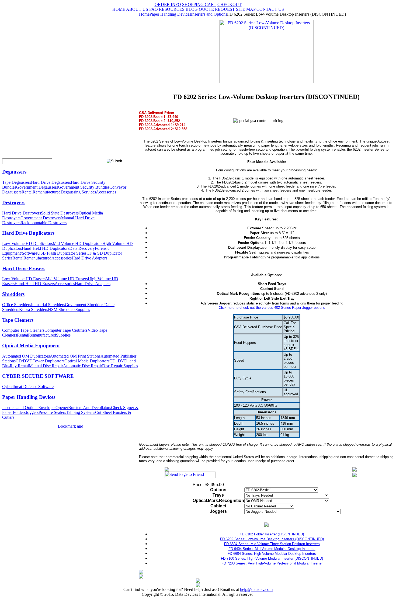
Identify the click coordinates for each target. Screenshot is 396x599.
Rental (27, 192)
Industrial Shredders (48, 304)
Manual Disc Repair (46, 365)
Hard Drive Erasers (23, 268)
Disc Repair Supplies (120, 365)
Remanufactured (47, 192)
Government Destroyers (40, 218)
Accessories (106, 192)
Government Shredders (84, 304)
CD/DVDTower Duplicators (40, 361)
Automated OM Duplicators (26, 356)
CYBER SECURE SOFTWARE (38, 376)
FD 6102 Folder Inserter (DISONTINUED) (272, 534)
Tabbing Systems (80, 412)
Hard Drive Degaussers (51, 182)
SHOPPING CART (199, 4)
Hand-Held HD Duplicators (45, 248)
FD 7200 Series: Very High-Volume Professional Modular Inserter (271, 563)
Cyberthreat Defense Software (28, 386)
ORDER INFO (168, 4)
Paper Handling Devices (28, 397)
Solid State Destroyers (60, 213)
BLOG (192, 9)
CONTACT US (270, 9)
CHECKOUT (229, 4)
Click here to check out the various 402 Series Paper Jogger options (272, 308)
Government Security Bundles (83, 187)
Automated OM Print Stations (75, 356)
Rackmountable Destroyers (43, 222)
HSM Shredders (61, 309)
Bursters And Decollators (89, 407)
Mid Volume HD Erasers (67, 278)
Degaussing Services (78, 192)
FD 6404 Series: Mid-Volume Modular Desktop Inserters (271, 549)
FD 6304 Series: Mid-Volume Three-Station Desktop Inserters (272, 544)
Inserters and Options (20, 407)
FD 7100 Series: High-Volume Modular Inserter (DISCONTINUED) (272, 558)
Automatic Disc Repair (82, 365)
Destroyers (13, 202)
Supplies (82, 309)
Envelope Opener (53, 407)
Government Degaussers (37, 187)
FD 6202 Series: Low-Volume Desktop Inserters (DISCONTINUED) (272, 539)
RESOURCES (172, 9)
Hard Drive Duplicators (28, 233)
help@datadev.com (256, 589)
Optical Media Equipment (31, 345)
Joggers (32, 412)
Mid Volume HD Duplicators (77, 243)
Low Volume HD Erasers (24, 278)
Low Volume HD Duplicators (27, 243)
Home (144, 14)
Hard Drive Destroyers (21, 213)
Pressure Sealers (52, 412)
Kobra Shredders (33, 309)
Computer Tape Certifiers (66, 330)
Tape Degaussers (16, 182)
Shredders (13, 294)
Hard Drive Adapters (89, 258)
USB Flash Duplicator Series (61, 253)
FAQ (153, 9)
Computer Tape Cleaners (23, 330)
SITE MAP (245, 9)
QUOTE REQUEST (217, 9)
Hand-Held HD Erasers (35, 283)
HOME (118, 9)
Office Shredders (16, 304)
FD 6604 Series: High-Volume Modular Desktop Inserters (272, 554)
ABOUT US (137, 9)
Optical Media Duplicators (86, 361)
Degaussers (14, 172)
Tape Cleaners (17, 320)
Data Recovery (82, 248)
